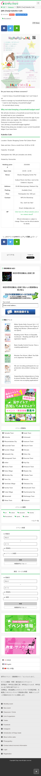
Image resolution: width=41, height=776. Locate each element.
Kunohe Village (9, 450)
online (6, 462)
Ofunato (26, 450)
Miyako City (27, 471)
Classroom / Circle (10, 712)
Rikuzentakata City (10, 441)
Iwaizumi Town (28, 441)
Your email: (6, 302)
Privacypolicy (8, 741)
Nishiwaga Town (29, 496)
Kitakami (11, 7)
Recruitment (7, 18)
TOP (3, 7)
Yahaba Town (28, 475)
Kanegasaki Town (10, 458)
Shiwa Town (8, 500)
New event (7, 708)
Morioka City (8, 475)
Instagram (7, 729)
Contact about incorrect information (15, 745)
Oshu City (27, 454)
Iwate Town (27, 433)
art (6, 512)
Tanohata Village (9, 483)
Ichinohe (7, 437)
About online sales (10, 737)
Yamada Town (9, 433)
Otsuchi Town (28, 445)
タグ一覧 (36, 521)
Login (5, 749)
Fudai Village (8, 492)
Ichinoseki (27, 437)
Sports (18, 516)
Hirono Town (8, 466)
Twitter (6, 720)
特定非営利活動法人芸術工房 (24, 273)
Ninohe (26, 479)
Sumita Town (8, 488)
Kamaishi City (8, 454)
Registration (8, 754)
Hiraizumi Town (29, 466)
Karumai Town (28, 458)
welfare (26, 516)
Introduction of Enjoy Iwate (12, 733)
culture (13, 512)
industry (31, 512)
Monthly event (8, 704)
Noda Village (8, 471)
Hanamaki (7, 496)
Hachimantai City (29, 492)
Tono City (7, 479)
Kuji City (26, 462)
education (22, 512)
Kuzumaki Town (9, 445)
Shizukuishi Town (29, 488)
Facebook (7, 724)
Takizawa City (28, 483)
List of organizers (9, 716)
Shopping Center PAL (21, 14)
